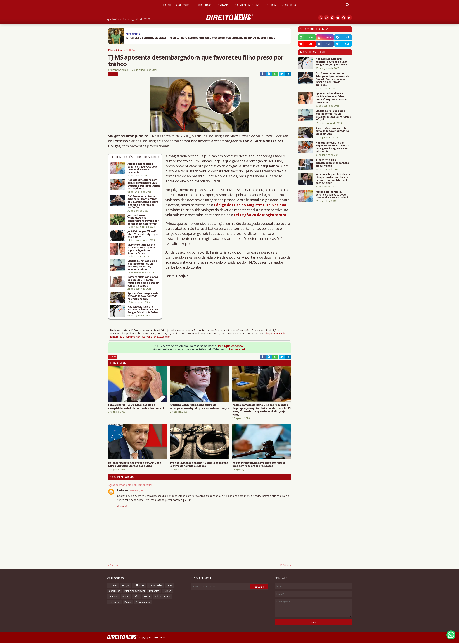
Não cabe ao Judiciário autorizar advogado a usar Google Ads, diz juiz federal (143, 309)
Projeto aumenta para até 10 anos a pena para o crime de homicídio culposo (199, 464)
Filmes (125, 596)
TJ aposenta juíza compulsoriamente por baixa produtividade (333, 163)
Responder (123, 506)
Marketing (154, 590)
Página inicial (115, 49)
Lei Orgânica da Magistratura (260, 214)
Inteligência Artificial (134, 590)
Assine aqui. (237, 349)
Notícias (130, 49)
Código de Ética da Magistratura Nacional (250, 204)
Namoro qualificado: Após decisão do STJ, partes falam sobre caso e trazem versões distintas (143, 281)
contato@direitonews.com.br (153, 336)
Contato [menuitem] (289, 5)
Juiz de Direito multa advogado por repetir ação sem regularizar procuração (258, 464)
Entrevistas (114, 602)
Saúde (136, 596)
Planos (127, 602)
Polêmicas (139, 585)
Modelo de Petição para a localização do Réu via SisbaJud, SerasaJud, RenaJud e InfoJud (142, 265)
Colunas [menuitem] (183, 5)
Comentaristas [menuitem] (247, 5)
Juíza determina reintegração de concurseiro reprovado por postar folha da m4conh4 (143, 219)
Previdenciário (143, 602)
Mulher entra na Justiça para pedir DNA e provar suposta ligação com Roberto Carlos (141, 249)
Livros (147, 596)
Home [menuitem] (167, 5)
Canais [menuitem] (223, 5)
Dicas (169, 585)
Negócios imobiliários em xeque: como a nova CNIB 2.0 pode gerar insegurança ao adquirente (143, 184)
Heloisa (122, 490)
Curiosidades (155, 585)
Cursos (167, 590)
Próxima (284, 565)
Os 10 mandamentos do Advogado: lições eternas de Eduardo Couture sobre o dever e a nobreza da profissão (142, 202)
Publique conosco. (230, 346)
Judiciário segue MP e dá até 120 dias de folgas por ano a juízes (142, 234)
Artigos (125, 585)
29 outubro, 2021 (137, 490)
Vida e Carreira (162, 596)
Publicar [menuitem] (271, 5)
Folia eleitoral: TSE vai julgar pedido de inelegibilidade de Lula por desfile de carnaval (136, 406)
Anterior (114, 565)
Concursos (114, 590)
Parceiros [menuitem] (204, 5)
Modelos (113, 596)
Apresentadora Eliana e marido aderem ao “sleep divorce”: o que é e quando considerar (331, 98)
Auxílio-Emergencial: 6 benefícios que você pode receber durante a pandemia (142, 168)
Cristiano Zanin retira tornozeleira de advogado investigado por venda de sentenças (199, 406)
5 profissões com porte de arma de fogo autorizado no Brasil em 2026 (142, 296)
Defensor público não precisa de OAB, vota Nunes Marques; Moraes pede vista (134, 464)
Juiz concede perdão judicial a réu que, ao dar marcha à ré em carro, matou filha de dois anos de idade (333, 178)
